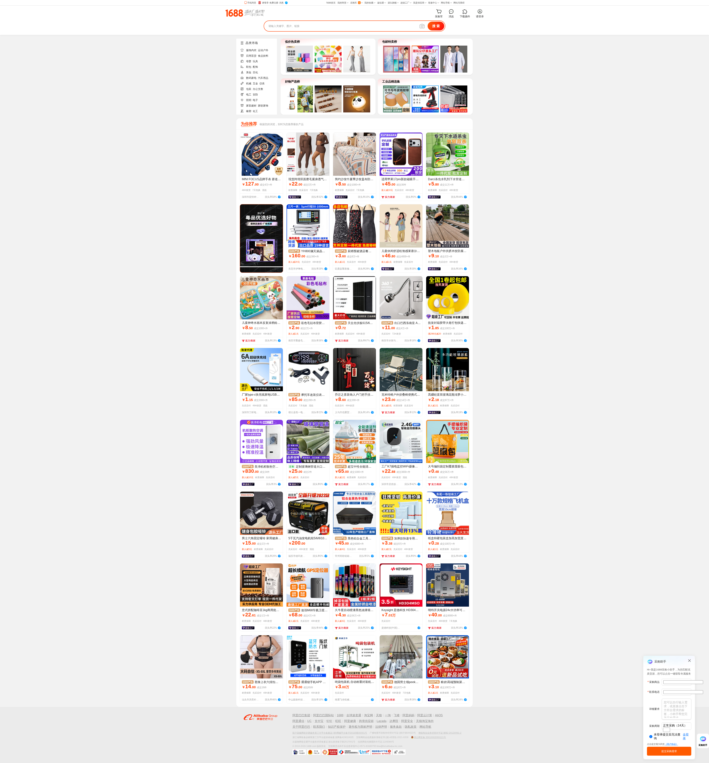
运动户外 (263, 50)
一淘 (388, 715)
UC (309, 721)
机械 (248, 83)
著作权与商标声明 (360, 726)
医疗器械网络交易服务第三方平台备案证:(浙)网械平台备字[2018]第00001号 (329, 733)
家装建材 (251, 105)
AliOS (439, 715)
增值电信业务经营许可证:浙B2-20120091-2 (439, 733)
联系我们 (319, 726)
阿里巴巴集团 (301, 715)
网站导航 (425, 726)
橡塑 (248, 111)
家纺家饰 (263, 105)
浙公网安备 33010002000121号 (430, 737)
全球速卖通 (353, 715)
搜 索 (436, 26)
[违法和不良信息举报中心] (354, 752)
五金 (255, 83)
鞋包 (248, 66)
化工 (255, 111)
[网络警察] (299, 752)
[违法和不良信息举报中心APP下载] (381, 752)
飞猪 (397, 715)
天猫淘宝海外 (425, 721)
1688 (340, 715)
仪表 (262, 83)
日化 (255, 72)
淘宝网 (368, 715)
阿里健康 (350, 721)
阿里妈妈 (408, 715)
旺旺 (338, 721)
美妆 (248, 72)
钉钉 (329, 721)
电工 (248, 94)
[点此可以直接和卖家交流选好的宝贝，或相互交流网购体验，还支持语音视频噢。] (279, 196)
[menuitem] (258, 49)
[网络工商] (314, 752)
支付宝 (319, 721)
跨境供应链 (366, 721)
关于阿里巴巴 (301, 726)
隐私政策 (411, 726)
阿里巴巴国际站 (323, 715)
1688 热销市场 (245, 13)
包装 (248, 89)
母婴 (248, 61)
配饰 (255, 66)
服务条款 (396, 726)
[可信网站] (329, 752)
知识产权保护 (337, 726)
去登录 (686, 736)
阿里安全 (407, 721)
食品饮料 (263, 55)
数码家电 (251, 77)
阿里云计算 (424, 715)
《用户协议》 (671, 744)
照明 (248, 100)
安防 (255, 94)
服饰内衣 (251, 50)
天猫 (379, 715)
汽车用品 (263, 77)
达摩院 (393, 721)
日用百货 (251, 55)
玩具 (255, 61)
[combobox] (666, 730)
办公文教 (258, 89)
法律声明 (381, 726)
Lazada (381, 721)
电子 (255, 100)
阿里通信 (298, 721)
